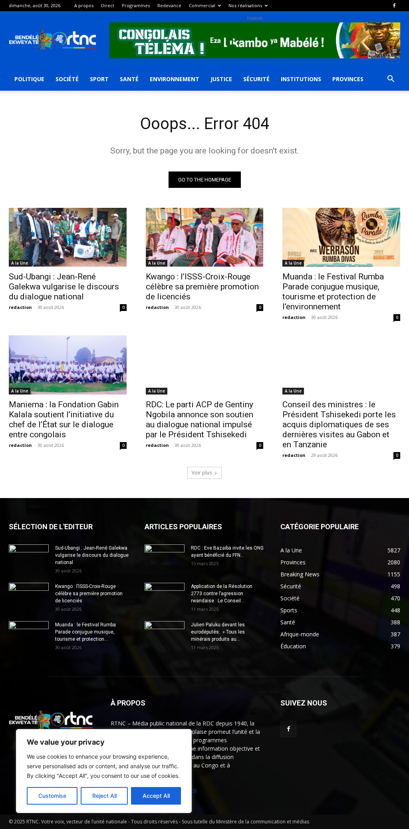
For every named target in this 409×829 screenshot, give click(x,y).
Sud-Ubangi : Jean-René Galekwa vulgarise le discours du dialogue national (64, 286)
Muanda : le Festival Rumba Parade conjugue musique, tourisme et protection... (85, 632)
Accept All (156, 795)
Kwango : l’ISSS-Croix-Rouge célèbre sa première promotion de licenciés (202, 286)
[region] (104, 771)
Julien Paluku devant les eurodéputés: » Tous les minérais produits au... (218, 632)
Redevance (169, 5)
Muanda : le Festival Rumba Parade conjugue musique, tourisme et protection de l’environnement (333, 291)
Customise (52, 795)
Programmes (136, 5)
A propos (83, 5)
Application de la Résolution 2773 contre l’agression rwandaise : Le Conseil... (221, 594)
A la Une (19, 263)
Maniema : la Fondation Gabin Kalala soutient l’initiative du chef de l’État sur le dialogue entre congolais (64, 419)
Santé (129, 79)
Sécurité (256, 79)
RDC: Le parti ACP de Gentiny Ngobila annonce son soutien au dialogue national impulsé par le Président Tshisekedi (199, 419)
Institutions (301, 79)
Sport (99, 79)
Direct (107, 5)
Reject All (104, 795)
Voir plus (202, 472)
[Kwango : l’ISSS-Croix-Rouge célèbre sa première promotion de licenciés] (205, 237)
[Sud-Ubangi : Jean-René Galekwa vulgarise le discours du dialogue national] (68, 237)
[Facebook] (394, 5)
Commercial (202, 5)
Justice (221, 79)
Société (67, 79)
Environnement (174, 79)
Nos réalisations (245, 5)
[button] (390, 80)
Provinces (347, 79)
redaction (20, 307)
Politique (29, 79)
